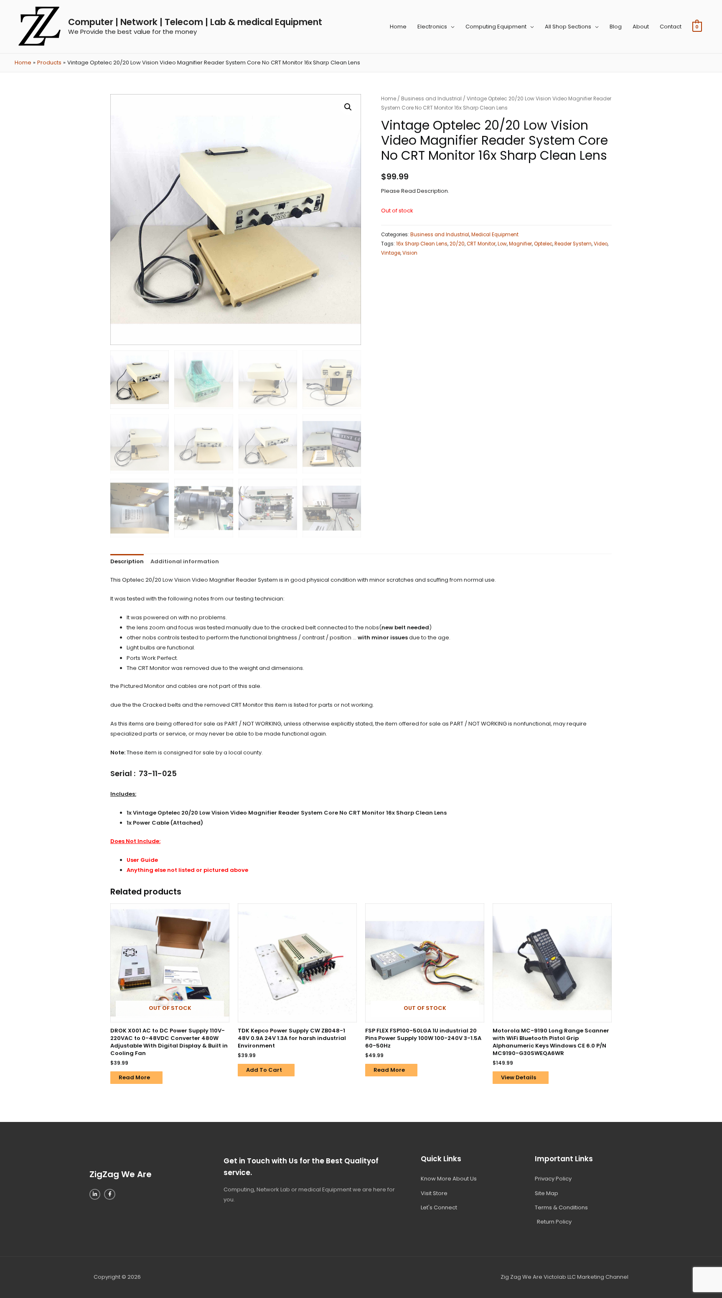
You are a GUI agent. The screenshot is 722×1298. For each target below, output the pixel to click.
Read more (134, 1077)
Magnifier (520, 243)
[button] (348, 107)
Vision (409, 253)
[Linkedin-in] (94, 1194)
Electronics (432, 27)
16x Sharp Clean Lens (421, 243)
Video (601, 243)
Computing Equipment (495, 27)
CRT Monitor (481, 243)
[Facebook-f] (109, 1194)
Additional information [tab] (184, 561)
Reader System (573, 243)
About (641, 27)
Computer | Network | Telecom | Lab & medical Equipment (195, 22)
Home (398, 27)
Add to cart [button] (264, 1070)
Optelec (543, 243)
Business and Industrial (431, 98)
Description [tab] (127, 561)
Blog (616, 27)
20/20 (457, 243)
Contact (670, 27)
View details (518, 1077)
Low (502, 243)
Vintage (390, 253)
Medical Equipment (495, 234)
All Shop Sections (568, 27)
